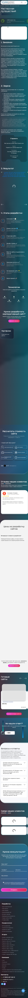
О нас (3, 960)
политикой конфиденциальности (17, 883)
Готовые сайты (5, 678)
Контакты (4, 975)
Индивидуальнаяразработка (11, 642)
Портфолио (4, 962)
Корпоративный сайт (6, 912)
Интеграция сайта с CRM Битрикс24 (10, 950)
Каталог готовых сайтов (14, 714)
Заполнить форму (14, 665)
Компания (5, 957)
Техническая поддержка (7, 927)
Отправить (14, 890)
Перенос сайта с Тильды (7, 948)
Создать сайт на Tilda (7, 918)
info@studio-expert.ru (7, 979)
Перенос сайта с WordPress (8, 944)
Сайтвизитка (8, 566)
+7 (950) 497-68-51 (8, 977)
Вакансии (4, 965)
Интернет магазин (6, 914)
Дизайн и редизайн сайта (7, 937)
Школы (4, 703)
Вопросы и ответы (6, 964)
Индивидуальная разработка (8, 916)
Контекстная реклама (7, 931)
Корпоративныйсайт (11, 604)
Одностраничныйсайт (11, 547)
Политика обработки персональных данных (11, 969)
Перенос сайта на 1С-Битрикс (8, 941)
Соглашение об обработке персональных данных (13, 971)
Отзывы (3, 967)
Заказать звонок (14, 321)
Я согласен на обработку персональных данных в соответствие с (14, 883)
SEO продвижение (6, 925)
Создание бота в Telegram (8, 952)
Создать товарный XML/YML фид (9, 954)
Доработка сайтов (6, 929)
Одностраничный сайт (7, 906)
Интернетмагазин (9, 623)
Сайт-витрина (5, 910)
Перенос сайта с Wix (6, 943)
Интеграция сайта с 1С (7, 939)
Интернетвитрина (9, 585)
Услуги (4, 934)
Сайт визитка (5, 908)
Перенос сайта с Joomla (7, 946)
